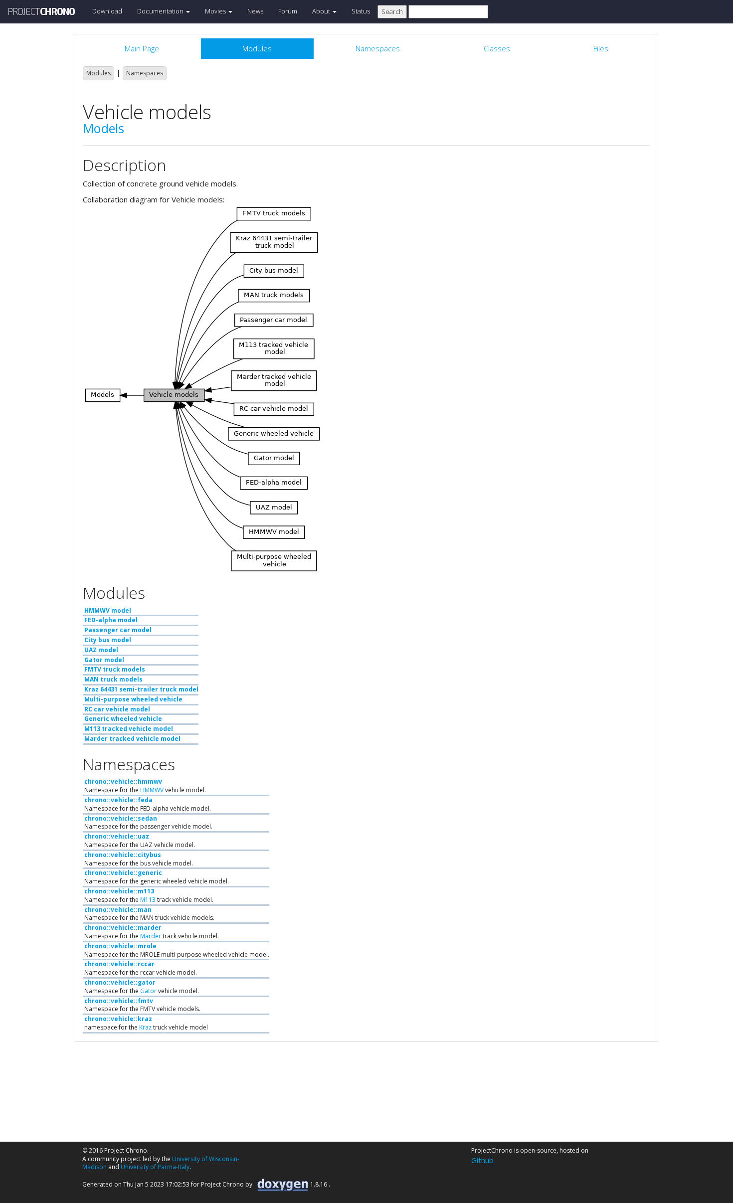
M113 (148, 899)
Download (107, 10)
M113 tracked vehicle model (128, 728)
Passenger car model (118, 630)
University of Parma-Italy (155, 1167)
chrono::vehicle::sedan (120, 818)
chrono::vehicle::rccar (119, 964)
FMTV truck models (114, 669)
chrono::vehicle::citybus (122, 855)
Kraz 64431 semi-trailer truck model (141, 689)
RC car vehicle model (117, 709)
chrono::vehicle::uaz (116, 836)
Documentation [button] (161, 10)
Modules (98, 73)
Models (103, 128)
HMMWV (152, 790)
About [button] (322, 10)
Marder (150, 936)
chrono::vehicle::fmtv (118, 1001)
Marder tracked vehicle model (132, 738)
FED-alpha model (111, 620)
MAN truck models (113, 679)
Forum (287, 10)
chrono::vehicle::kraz (118, 1019)
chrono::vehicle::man (118, 909)
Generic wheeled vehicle (123, 718)
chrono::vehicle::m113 (119, 891)
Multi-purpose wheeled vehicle (133, 699)
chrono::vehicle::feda (118, 800)
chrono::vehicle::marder (123, 927)
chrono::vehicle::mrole (120, 946)
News (255, 10)
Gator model (104, 660)
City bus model (107, 640)
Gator (148, 991)
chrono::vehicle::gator (120, 982)
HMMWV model (107, 610)
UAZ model (101, 650)
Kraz (145, 1027)
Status (361, 10)
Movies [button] (216, 10)
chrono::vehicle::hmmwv (123, 781)
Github (482, 1160)
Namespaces (144, 73)
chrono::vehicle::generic (123, 872)
